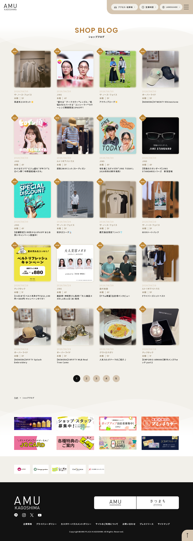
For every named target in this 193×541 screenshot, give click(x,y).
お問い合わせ (128, 524)
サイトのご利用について (107, 524)
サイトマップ (164, 524)
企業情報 (27, 524)
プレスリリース (147, 524)
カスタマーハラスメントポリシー (76, 524)
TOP (16, 398)
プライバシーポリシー (46, 524)
